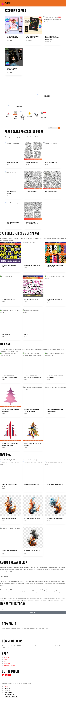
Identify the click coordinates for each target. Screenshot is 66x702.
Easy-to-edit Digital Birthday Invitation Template (33, 37)
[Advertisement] (19, 93)
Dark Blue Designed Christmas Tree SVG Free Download (55, 410)
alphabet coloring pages (32, 162)
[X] (6, 675)
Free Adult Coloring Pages (51, 192)
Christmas (19, 107)
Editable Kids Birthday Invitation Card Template (12, 37)
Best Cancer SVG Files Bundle (31, 299)
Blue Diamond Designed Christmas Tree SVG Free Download (32, 410)
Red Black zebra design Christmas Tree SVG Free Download (10, 444)
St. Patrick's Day (22, 117)
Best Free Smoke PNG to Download (32, 518)
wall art (36, 116)
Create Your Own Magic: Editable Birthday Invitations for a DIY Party (52, 38)
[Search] (59, 128)
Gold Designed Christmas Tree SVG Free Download (55, 376)
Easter (8, 117)
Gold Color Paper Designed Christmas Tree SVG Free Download (10, 376)
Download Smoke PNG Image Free (31, 485)
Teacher (43, 117)
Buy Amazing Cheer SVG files (8, 299)
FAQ (5, 661)
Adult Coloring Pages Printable (12, 192)
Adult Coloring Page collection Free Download (32, 223)
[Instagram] (9, 675)
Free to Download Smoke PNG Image (55, 485)
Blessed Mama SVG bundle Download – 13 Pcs (32, 333)
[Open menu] (62, 3)
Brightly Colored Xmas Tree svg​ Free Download (33, 444)
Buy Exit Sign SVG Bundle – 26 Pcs (32, 265)
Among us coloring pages (12, 162)
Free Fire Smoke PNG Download (9, 518)
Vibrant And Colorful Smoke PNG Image (9, 485)
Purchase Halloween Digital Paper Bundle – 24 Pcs (55, 266)
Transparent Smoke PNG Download (32, 551)
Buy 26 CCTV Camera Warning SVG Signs (9, 266)
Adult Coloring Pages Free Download (13, 223)
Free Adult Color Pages (31, 192)
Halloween (47, 96)
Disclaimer (8, 692)
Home (6, 686)
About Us (6, 657)
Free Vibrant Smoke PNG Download (55, 518)
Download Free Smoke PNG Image (9, 551)
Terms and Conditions (9, 665)
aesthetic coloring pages (51, 162)
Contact (6, 659)
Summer (29, 117)
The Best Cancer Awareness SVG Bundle (54, 299)
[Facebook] (3, 675)
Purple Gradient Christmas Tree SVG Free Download (10, 410)
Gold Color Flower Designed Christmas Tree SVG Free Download (32, 376)
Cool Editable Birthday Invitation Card (12, 69)
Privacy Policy (7, 663)
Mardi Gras (15, 117)
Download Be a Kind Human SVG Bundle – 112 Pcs (9, 333)
